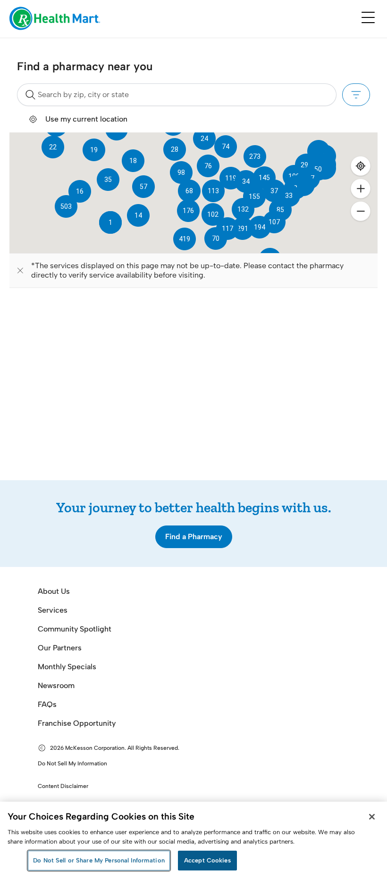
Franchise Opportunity (77, 723)
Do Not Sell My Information (72, 763)
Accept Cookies (207, 860)
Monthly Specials (67, 666)
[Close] (372, 816)
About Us (54, 591)
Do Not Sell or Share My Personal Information (99, 860)
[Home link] (55, 19)
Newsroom (56, 685)
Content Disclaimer (63, 786)
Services (52, 610)
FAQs (47, 704)
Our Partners (60, 647)
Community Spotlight (74, 628)
